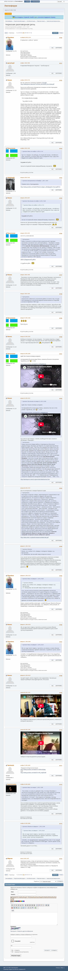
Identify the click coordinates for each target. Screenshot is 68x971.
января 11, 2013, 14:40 (25, 317)
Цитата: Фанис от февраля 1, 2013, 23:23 (33, 644)
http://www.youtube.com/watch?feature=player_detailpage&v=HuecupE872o (40, 187)
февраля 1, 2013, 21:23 (25, 575)
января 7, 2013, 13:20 (25, 293)
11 (29, 33)
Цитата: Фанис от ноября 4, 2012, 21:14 (33, 151)
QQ (52, 47)
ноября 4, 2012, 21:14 (25, 80)
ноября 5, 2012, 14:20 (25, 148)
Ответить (55, 33)
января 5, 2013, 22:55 (25, 233)
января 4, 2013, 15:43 (25, 177)
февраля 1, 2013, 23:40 (25, 641)
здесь (35, 17)
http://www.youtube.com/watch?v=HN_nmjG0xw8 (33, 772)
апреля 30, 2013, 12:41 (25, 692)
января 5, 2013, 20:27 (25, 197)
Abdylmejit (11, 177)
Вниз (6, 33)
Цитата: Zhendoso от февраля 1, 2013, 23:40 (34, 826)
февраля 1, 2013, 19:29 (25, 546)
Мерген (10, 858)
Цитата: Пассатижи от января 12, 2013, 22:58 (34, 401)
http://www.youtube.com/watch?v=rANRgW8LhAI (33, 364)
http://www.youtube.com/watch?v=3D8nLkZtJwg (33, 769)
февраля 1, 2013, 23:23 (25, 624)
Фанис (9, 80)
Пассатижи (11, 148)
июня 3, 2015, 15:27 (24, 858)
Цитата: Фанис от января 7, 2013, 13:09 (33, 787)
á (10, 902)
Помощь (58, 967)
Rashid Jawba (11, 784)
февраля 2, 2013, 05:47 (25, 675)
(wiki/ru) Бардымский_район (28, 259)
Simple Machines (14, 967)
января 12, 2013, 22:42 (25, 336)
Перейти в (36, 881)
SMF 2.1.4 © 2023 (7, 967)
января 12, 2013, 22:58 (25, 353)
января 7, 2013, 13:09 (25, 274)
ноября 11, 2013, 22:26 (25, 765)
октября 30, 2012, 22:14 (25, 37)
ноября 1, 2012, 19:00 (25, 63)
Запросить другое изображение (25, 931)
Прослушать (13, 931)
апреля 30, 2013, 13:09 (25, 729)
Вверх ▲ (63, 967)
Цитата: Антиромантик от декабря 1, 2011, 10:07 (35, 180)
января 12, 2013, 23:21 (25, 398)
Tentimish (10, 765)
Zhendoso (10, 37)
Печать (61, 33)
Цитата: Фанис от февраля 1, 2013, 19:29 (33, 578)
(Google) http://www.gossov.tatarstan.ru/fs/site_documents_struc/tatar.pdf (37, 83)
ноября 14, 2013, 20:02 (25, 784)
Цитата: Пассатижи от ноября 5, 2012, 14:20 (34, 201)
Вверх (6, 874)
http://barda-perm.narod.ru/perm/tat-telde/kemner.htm (35, 479)
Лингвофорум (10, 6)
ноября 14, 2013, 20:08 (25, 823)
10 (27, 33)
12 (31, 33)
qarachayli (10, 63)
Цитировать (59, 47)
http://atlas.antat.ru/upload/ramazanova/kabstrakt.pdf (35, 537)
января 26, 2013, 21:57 (25, 488)
